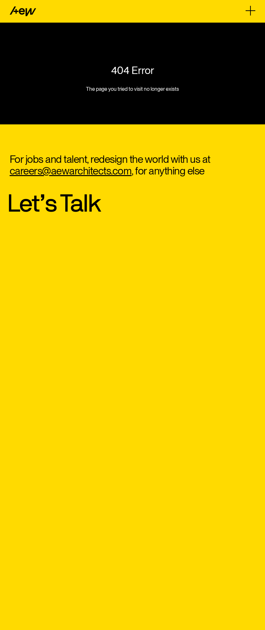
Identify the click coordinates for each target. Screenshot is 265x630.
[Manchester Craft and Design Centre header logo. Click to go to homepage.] (23, 11)
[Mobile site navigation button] (250, 11)
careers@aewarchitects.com (71, 170)
